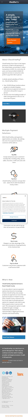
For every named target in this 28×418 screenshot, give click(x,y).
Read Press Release (8, 337)
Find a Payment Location (11, 41)
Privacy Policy (5, 405)
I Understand (14, 220)
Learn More (6, 103)
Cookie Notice (5, 212)
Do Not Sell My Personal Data (14, 416)
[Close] (25, 195)
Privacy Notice (10, 212)
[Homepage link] (20, 376)
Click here (5, 360)
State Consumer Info (5, 407)
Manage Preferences (14, 216)
